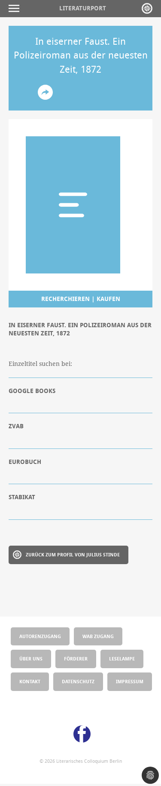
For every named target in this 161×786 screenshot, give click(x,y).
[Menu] (16, 8)
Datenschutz (78, 681)
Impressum (129, 681)
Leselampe (122, 658)
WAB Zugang (98, 636)
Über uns (31, 658)
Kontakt (29, 681)
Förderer (76, 658)
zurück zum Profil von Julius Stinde (73, 554)
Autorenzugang (40, 636)
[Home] (147, 8)
